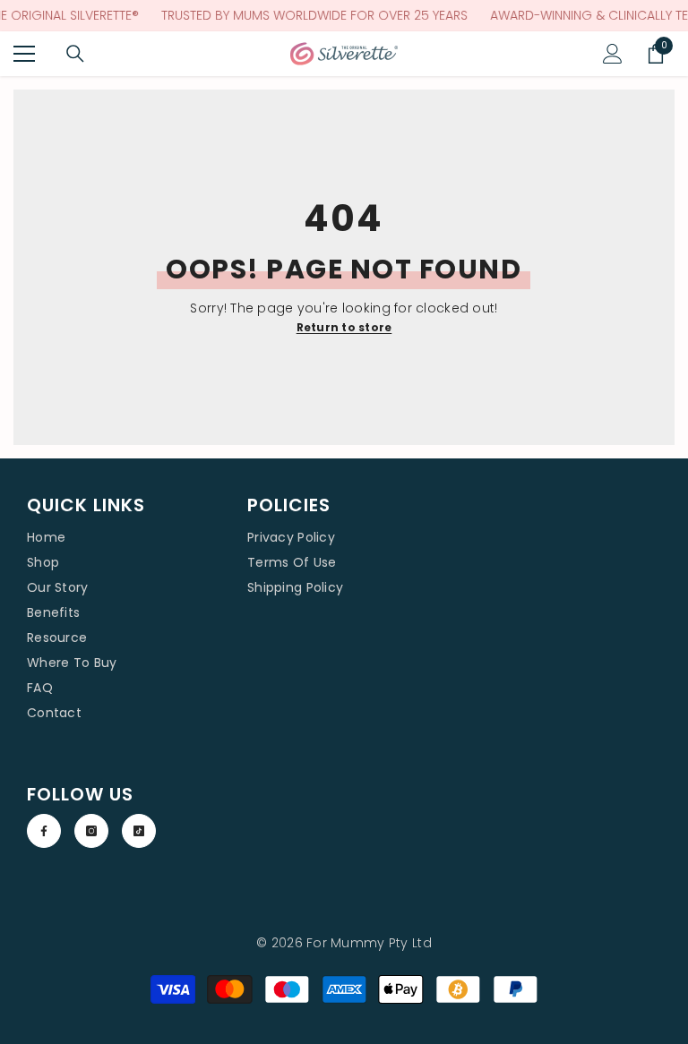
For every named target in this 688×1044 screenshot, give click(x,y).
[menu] (24, 53)
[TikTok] (139, 831)
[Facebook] (44, 831)
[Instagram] (91, 831)
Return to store (344, 327)
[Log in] (613, 54)
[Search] (75, 53)
